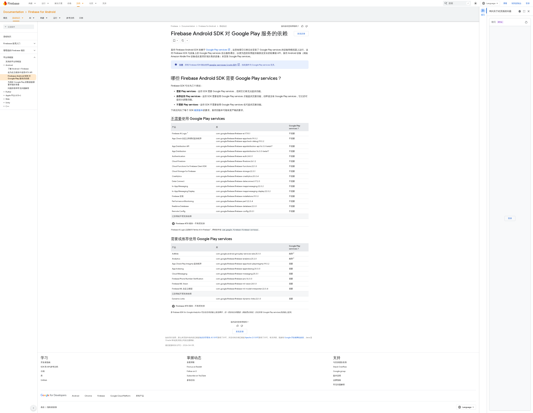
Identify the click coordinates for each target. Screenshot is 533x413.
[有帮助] (302, 26)
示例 (81, 18)
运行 (44, 3)
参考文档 (70, 18)
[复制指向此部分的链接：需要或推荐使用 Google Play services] (235, 239)
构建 (30, 3)
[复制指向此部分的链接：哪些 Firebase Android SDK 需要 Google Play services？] (284, 78)
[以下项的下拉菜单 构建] (35, 3)
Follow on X (192, 371)
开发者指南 (45, 362)
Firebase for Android (41, 12)
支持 (104, 3)
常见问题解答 (339, 384)
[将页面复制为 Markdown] (182, 40)
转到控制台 (516, 3)
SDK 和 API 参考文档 (49, 367)
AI (30, 18)
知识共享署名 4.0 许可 (209, 337)
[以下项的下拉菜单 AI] (34, 18)
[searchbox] (18, 27)
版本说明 (337, 375)
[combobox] (457, 3)
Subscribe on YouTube (196, 375)
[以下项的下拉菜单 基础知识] (23, 18)
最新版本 (198, 110)
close (528, 11)
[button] (16, 43)
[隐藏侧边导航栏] (33, 408)
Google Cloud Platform (120, 396)
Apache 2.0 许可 (252, 337)
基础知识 (16, 18)
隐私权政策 (52, 407)
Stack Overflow (340, 367)
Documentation (13, 12)
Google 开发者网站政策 (294, 337)
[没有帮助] (306, 26)
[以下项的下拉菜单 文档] (83, 3)
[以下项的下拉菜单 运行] (49, 3)
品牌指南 (337, 380)
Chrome (88, 396)
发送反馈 (301, 33)
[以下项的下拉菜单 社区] (96, 3)
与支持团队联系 (340, 362)
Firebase (174, 26)
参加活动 (191, 380)
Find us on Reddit (194, 367)
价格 (69, 3)
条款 (43, 407)
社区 (91, 3)
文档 (78, 3)
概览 (5, 18)
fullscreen (524, 11)
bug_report (519, 11)
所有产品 (140, 396)
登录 (528, 3)
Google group (339, 371)
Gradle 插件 (223, 65)
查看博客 (191, 362)
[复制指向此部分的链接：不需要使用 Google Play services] (227, 119)
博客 (505, 3)
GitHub (44, 380)
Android (75, 396)
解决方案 (58, 3)
